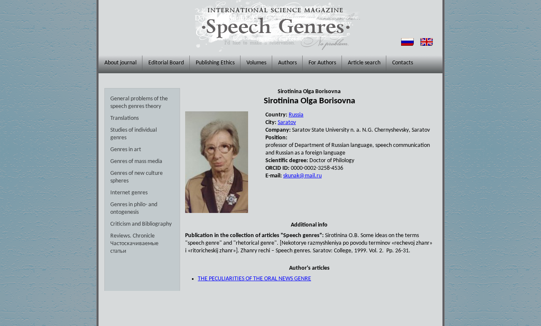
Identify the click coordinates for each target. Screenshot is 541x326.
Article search (364, 63)
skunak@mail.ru (302, 176)
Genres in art (125, 149)
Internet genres (129, 193)
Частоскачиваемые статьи (134, 247)
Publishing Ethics (215, 63)
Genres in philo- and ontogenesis (133, 208)
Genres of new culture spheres (136, 177)
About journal (120, 63)
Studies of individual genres (133, 134)
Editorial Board (166, 63)
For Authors (322, 63)
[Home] (275, 26)
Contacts (402, 63)
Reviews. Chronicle (132, 236)
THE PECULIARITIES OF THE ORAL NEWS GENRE (254, 279)
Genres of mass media (136, 161)
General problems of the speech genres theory (139, 103)
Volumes (256, 63)
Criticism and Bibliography (141, 224)
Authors (287, 63)
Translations (124, 118)
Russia (296, 115)
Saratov (287, 122)
